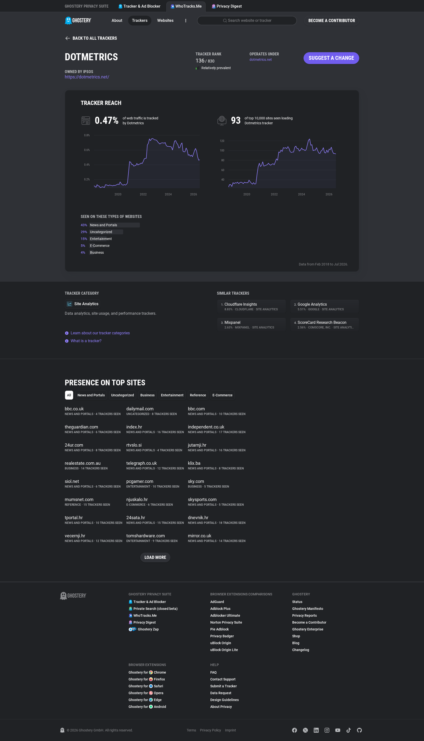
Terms (191, 730)
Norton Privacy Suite (226, 622)
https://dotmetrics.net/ (87, 76)
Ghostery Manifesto (307, 609)
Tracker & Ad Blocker (141, 6)
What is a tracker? (86, 341)
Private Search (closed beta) (155, 609)
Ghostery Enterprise (307, 629)
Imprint (230, 730)
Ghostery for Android (147, 707)
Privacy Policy (210, 730)
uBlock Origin (220, 643)
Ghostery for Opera (146, 693)
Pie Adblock (219, 629)
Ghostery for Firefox (147, 679)
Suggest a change (331, 58)
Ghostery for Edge (145, 700)
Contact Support (223, 679)
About (117, 20)
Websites (165, 20)
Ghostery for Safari (146, 686)
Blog (295, 643)
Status (297, 602)
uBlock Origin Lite (224, 650)
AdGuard (217, 602)
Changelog (300, 650)
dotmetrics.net (261, 60)
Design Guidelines (224, 700)
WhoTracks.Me (188, 6)
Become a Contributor (331, 20)
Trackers (139, 20)
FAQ (213, 672)
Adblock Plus (220, 609)
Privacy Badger (222, 636)
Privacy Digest (229, 6)
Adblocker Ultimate (225, 615)
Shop (296, 636)
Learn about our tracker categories (100, 333)
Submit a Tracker (223, 686)
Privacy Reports (304, 615)
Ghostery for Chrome (147, 672)
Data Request (220, 693)
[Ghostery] (78, 21)
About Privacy (221, 707)
